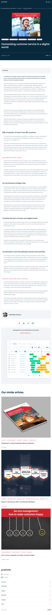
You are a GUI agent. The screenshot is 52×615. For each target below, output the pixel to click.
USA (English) (5, 577)
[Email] (33, 323)
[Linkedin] (24, 323)
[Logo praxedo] (26, 570)
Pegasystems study (34, 268)
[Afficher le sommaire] (26, 70)
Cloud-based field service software (8, 8)
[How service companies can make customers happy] (26, 529)
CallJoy (13, 294)
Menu (49, 2)
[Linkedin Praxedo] (48, 609)
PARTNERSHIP (4, 586)
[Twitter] (28, 323)
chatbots (12, 234)
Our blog (19, 8)
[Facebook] (19, 323)
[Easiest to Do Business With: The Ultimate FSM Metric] (26, 473)
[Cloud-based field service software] (4, 2)
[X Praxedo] (50, 609)
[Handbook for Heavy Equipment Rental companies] (26, 417)
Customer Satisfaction (27, 8)
